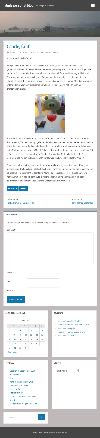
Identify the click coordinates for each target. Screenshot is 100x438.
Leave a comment (51, 52)
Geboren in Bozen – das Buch (22, 370)
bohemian (12, 188)
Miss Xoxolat (15, 389)
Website (10, 290)
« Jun (9, 352)
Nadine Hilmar (64, 324)
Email (9, 281)
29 (15, 348)
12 (37, 335)
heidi (35, 52)
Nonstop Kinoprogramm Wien (23, 396)
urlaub (23, 188)
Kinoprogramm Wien (19, 385)
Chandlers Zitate (72, 321)
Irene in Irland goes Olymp (21, 381)
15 (15, 339)
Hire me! (13, 378)
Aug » (15, 352)
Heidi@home (15, 374)
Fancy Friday (70, 335)
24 (26, 344)
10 (26, 335)
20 (42, 339)
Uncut (12, 400)
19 (37, 339)
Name (9, 272)
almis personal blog (19, 5)
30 (20, 348)
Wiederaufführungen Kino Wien (23, 403)
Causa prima (71, 328)
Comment (11, 230)
